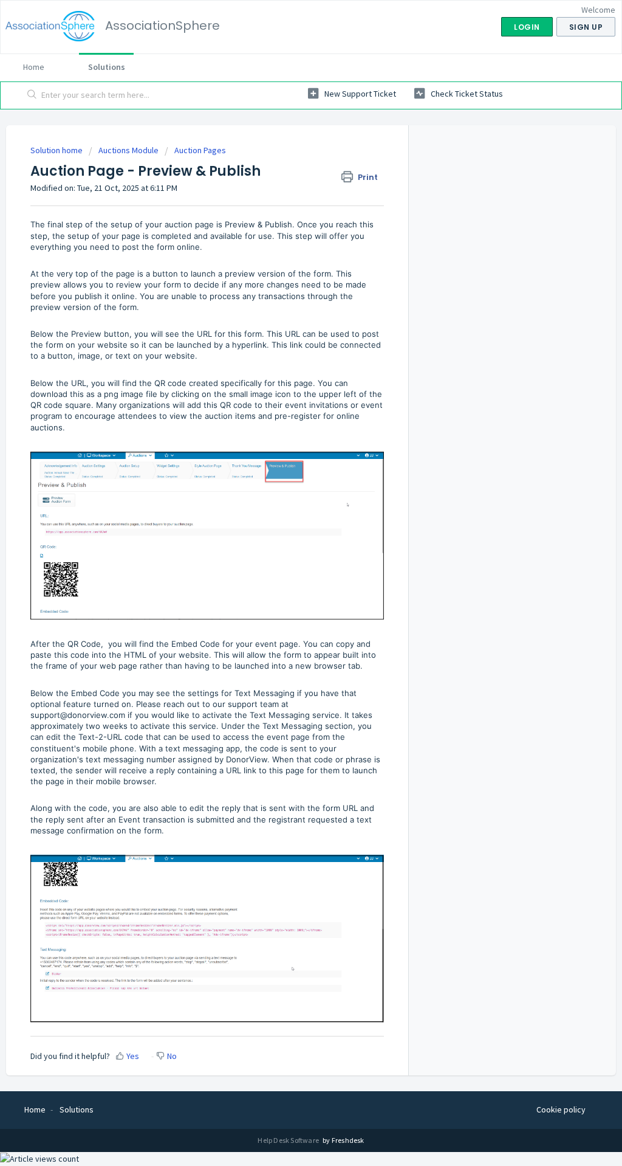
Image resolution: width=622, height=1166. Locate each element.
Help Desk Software (289, 1140)
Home (33, 66)
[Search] (32, 95)
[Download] (288, 433)
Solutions (106, 66)
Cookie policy (561, 1109)
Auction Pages (200, 150)
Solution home (57, 150)
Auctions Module (128, 150)
